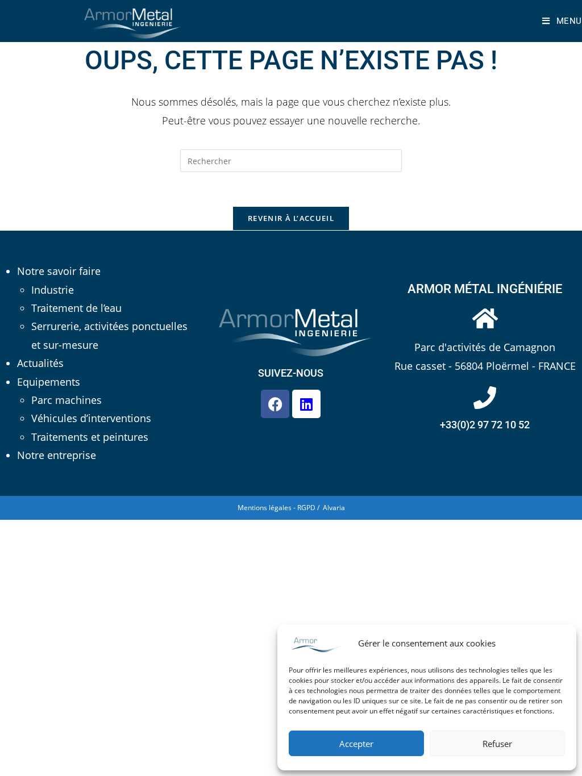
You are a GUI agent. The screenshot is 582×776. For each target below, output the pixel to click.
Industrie (52, 290)
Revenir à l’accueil (291, 218)
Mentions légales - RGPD (276, 507)
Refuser (497, 743)
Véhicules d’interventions (91, 418)
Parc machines (66, 400)
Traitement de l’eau (76, 308)
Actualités (40, 363)
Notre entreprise (56, 455)
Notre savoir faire (59, 271)
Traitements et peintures (89, 437)
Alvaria (334, 507)
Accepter (356, 743)
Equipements (48, 382)
